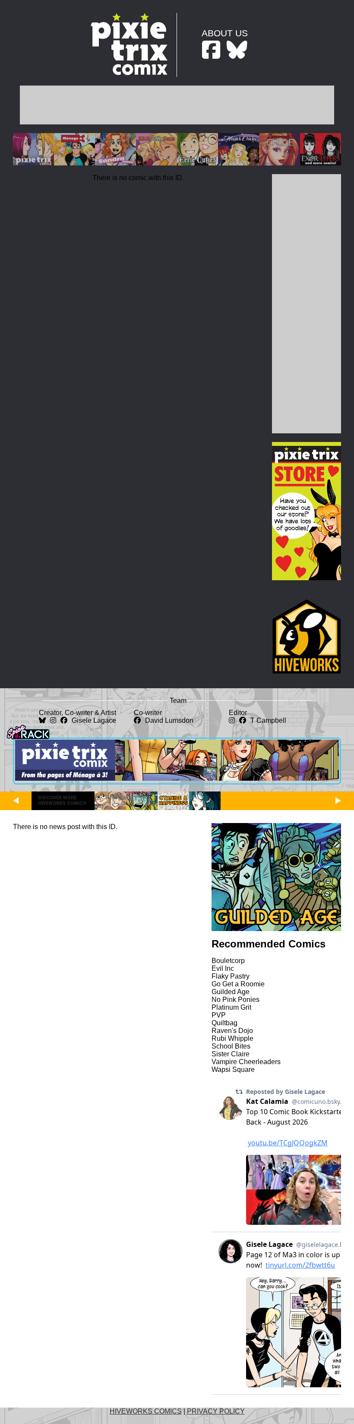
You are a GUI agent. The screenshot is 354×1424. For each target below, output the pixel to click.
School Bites (231, 1046)
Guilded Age (231, 991)
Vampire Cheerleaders (246, 1061)
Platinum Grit (231, 1007)
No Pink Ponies (235, 999)
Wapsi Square (233, 1069)
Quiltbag (224, 1023)
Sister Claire (231, 1054)
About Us (225, 33)
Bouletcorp (228, 960)
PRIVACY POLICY (216, 1411)
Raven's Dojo (232, 1030)
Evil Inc (223, 968)
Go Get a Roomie (238, 984)
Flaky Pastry (231, 976)
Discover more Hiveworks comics (62, 800)
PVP (219, 1015)
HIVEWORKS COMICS (146, 1411)
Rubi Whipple (232, 1038)
